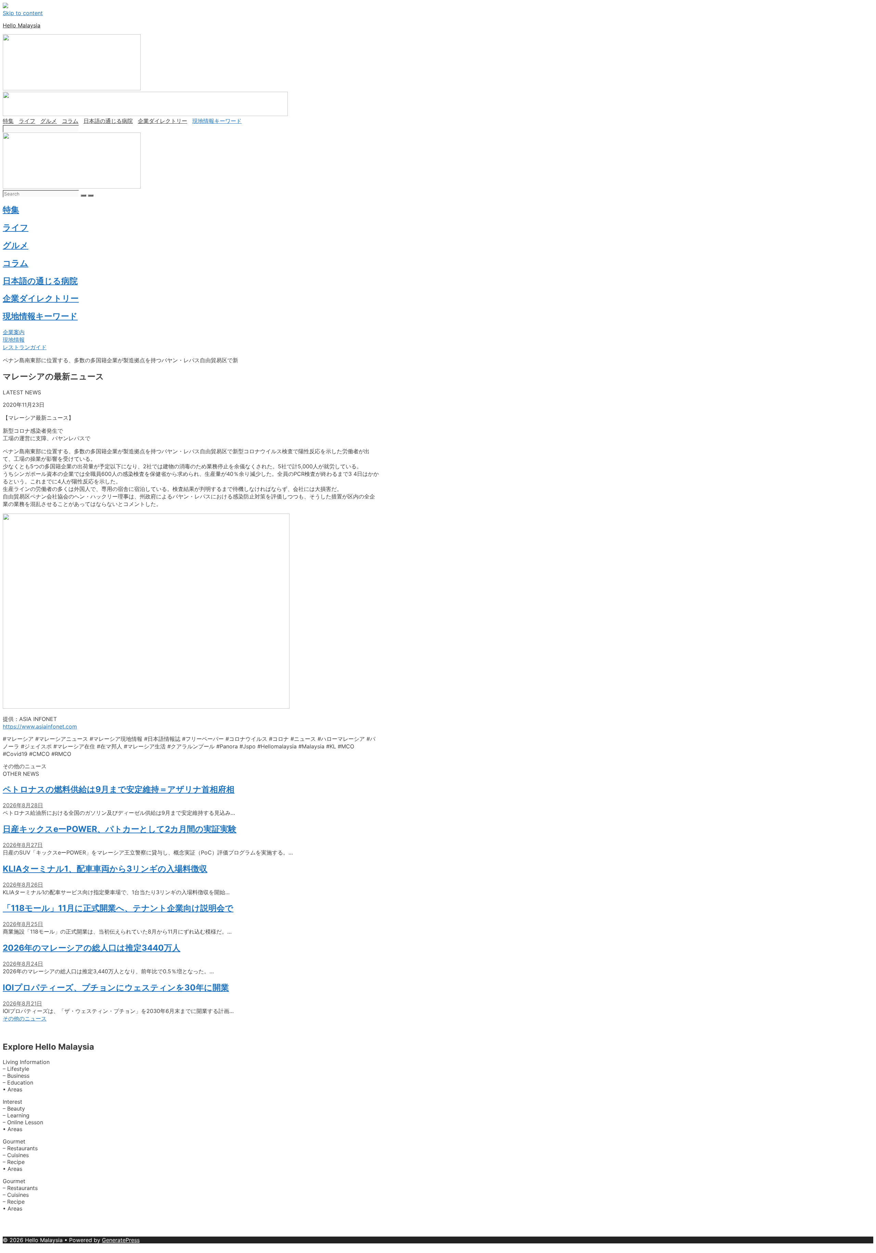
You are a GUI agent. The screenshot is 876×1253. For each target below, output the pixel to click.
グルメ (48, 120)
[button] (14, 332)
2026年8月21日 (22, 1003)
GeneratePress (121, 1240)
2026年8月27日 (23, 844)
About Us (16, 1220)
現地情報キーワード (217, 120)
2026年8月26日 (23, 884)
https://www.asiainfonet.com (40, 726)
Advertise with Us (62, 1220)
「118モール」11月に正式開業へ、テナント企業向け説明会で (118, 908)
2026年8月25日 (23, 924)
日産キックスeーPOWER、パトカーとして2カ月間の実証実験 (119, 829)
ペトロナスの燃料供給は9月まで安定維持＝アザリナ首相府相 (118, 789)
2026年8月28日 (23, 805)
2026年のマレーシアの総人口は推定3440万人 (91, 948)
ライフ (27, 120)
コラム (70, 120)
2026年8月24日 (23, 963)
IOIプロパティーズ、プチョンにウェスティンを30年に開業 (116, 987)
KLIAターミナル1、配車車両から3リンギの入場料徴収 (105, 869)
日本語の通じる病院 (108, 120)
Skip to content (23, 13)
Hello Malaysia (21, 25)
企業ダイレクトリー (162, 120)
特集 (8, 120)
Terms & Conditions (240, 1233)
